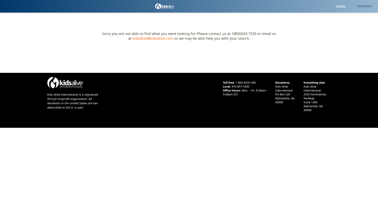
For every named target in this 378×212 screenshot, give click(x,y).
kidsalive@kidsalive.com (152, 38)
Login (340, 6)
